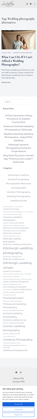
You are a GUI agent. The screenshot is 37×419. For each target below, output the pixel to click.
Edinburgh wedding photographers (17, 244)
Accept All (19, 404)
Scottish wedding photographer (13, 323)
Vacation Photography (18, 192)
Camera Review (19, 206)
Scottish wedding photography (14, 328)
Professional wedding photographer (12, 301)
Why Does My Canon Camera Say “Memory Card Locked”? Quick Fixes (18, 158)
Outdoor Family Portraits (22, 289)
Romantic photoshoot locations (13, 310)
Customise (18, 409)
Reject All (18, 415)
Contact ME (18, 381)
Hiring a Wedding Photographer (16, 282)
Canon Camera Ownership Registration (13, 212)
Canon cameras (29, 212)
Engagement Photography (12, 271)
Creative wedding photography (13, 223)
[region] (18, 402)
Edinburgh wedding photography (18, 250)
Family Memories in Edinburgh (11, 276)
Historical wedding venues (12, 284)
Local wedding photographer (15, 287)
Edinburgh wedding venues (17, 265)
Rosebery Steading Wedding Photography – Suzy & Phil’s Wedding (18, 137)
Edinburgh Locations (18, 175)
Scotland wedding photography (12, 315)
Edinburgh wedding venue (14, 259)
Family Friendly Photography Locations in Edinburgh (17, 274)
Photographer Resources (18, 183)
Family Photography (18, 179)
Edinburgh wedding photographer (12, 240)
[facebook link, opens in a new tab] (30, 4)
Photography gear (13, 298)
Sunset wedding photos (9, 336)
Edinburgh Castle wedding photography (13, 225)
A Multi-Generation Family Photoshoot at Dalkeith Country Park (18, 118)
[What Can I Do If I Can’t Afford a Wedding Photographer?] (18, 39)
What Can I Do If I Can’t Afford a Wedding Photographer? (16, 60)
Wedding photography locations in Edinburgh (15, 346)
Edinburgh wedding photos (12, 256)
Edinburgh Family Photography (16, 228)
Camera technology (11, 209)
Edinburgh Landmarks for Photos (11, 236)
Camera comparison (8, 206)
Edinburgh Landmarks (12, 233)
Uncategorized (18, 188)
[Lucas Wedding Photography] (10, 3)
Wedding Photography (22, 52)
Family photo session (26, 279)
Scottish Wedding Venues (11, 333)
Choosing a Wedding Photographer (12, 218)
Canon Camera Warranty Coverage (12, 214)
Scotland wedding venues (14, 320)
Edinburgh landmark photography (14, 230)
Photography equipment (9, 295)
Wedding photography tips (15, 350)
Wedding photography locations (11, 343)
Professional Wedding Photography (14, 306)
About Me (18, 378)
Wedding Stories (18, 200)
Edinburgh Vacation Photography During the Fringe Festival (18, 148)
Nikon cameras (7, 289)
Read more (5, 82)
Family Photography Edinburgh (11, 279)
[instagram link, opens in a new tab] (27, 4)
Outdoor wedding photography (13, 292)
